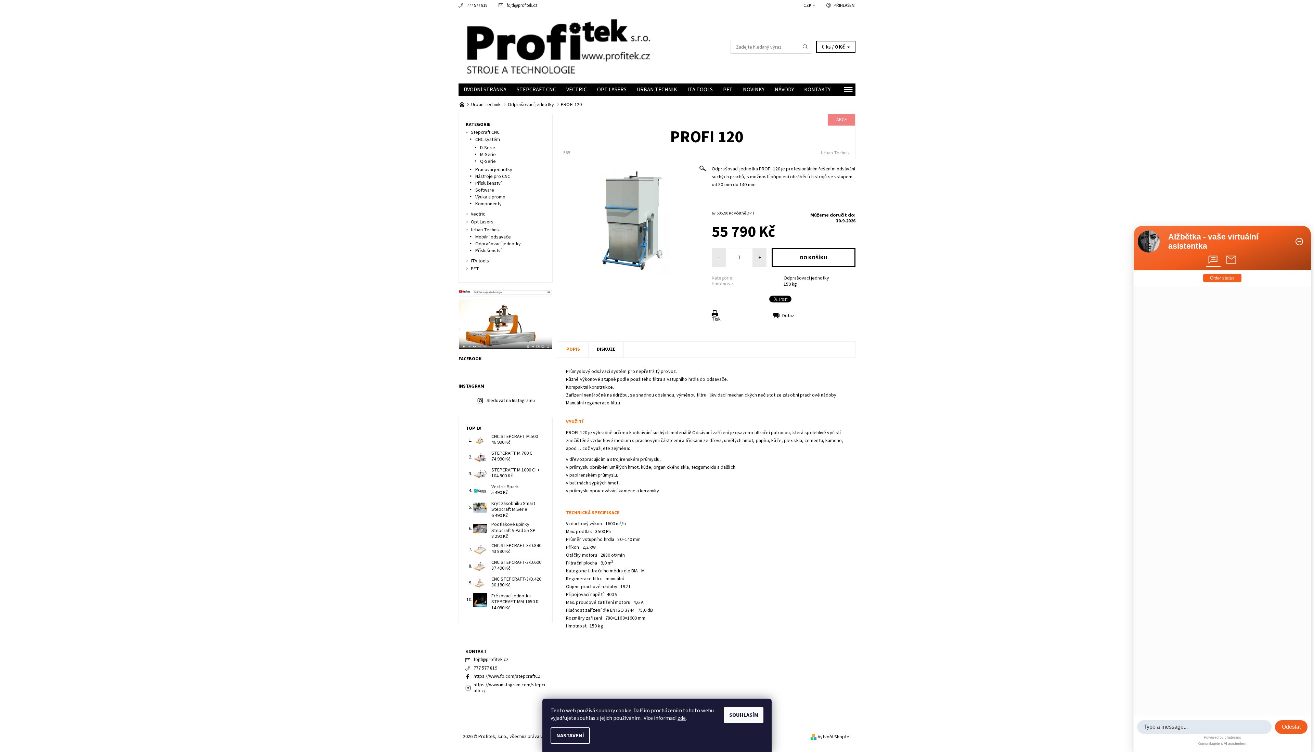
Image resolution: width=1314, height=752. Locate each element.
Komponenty (488, 203)
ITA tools (700, 89)
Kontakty (817, 89)
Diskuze (606, 349)
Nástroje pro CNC (492, 176)
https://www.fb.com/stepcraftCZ (507, 676)
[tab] (1213, 259)
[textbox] (1204, 727)
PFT (728, 89)
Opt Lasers (612, 89)
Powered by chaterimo (1222, 737)
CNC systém (487, 139)
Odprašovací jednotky (806, 278)
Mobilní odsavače (493, 237)
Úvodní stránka (485, 89)
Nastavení (570, 735)
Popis (573, 349)
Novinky (753, 89)
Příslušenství (488, 183)
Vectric (576, 89)
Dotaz (788, 315)
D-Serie (487, 147)
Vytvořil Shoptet (834, 737)
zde (682, 718)
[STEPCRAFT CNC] (462, 104)
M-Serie (488, 154)
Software (484, 190)
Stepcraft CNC (536, 89)
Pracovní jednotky (493, 169)
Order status (1222, 278)
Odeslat (1291, 727)
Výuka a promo (490, 197)
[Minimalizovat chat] (1299, 241)
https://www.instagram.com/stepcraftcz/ (510, 688)
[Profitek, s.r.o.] (558, 47)
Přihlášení (844, 5)
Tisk (716, 319)
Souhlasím (743, 715)
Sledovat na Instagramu (511, 400)
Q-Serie (488, 161)
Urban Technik (657, 89)
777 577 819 (477, 5)
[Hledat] (805, 47)
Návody (784, 89)
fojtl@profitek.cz (522, 5)
